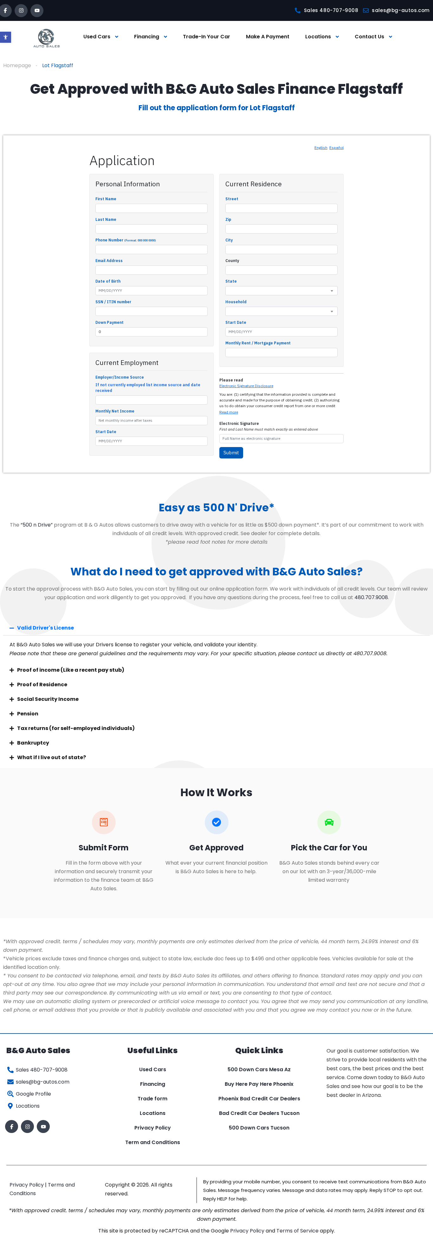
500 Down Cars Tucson (259, 1127)
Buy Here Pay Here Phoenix (259, 1084)
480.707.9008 (371, 597)
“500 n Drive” (37, 524)
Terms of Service (298, 1230)
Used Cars (96, 36)
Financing (146, 36)
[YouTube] (36, 10)
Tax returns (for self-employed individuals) (76, 728)
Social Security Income (48, 699)
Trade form (152, 1098)
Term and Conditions (152, 1142)
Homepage (17, 65)
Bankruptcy (33, 742)
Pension (27, 713)
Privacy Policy (152, 1127)
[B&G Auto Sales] (46, 37)
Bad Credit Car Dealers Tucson (259, 1113)
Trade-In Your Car (206, 36)
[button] (5, 37)
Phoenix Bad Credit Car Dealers (259, 1098)
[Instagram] (21, 10)
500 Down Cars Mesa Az (259, 1069)
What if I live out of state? (51, 757)
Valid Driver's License (45, 627)
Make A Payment (267, 36)
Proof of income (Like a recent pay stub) (70, 670)
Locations (318, 36)
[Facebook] (11, 1126)
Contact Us (369, 36)
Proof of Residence (42, 684)
